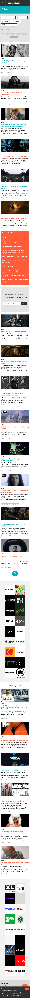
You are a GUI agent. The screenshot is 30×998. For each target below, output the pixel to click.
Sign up (24, 303)
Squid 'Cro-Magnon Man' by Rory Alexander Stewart (12, 459)
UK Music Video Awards (8, 25)
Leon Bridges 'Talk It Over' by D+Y (10, 271)
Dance (18, 34)
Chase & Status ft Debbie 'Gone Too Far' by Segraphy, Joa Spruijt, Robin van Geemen (13, 251)
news (2, 703)
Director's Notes (21, 18)
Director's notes (6, 407)
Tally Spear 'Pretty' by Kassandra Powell (14, 331)
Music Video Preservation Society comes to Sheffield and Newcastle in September (14, 800)
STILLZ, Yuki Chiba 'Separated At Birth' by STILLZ (15, 428)
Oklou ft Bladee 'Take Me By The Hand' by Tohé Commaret (14, 491)
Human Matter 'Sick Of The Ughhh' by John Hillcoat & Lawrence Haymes (13, 125)
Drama (8, 34)
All (3, 18)
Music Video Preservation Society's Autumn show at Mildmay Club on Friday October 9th (14, 739)
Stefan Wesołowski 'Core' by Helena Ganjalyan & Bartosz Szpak (12, 394)
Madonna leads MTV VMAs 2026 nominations (14, 770)
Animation (5, 21)
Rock (3, 34)
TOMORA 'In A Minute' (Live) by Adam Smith (13, 275)
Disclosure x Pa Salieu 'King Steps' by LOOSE (13, 525)
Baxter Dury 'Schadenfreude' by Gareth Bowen (14, 362)
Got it (26, 988)
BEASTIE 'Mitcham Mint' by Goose (11, 242)
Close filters (5, 29)
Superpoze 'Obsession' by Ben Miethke (13, 218)
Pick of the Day (15, 21)
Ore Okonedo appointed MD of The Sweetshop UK (15, 863)
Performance (16, 32)
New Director (10, 18)
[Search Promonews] (27, 2)
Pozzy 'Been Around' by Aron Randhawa (14, 156)
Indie (13, 34)
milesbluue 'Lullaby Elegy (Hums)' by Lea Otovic (14, 187)
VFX (22, 32)
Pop (10, 32)
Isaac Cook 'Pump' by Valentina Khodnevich (11, 557)
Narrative (4, 32)
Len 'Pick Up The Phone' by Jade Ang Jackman (13, 61)
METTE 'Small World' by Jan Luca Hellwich (13, 246)
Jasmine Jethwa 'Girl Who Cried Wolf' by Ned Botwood (14, 93)
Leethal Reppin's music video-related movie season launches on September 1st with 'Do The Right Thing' (14, 707)
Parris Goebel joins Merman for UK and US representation (13, 832)
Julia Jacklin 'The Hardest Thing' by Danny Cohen (14, 256)
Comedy (24, 34)
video (2, 58)
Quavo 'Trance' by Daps (8, 266)
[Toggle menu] (3, 2)
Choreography (5, 37)
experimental (14, 37)
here (21, 995)
